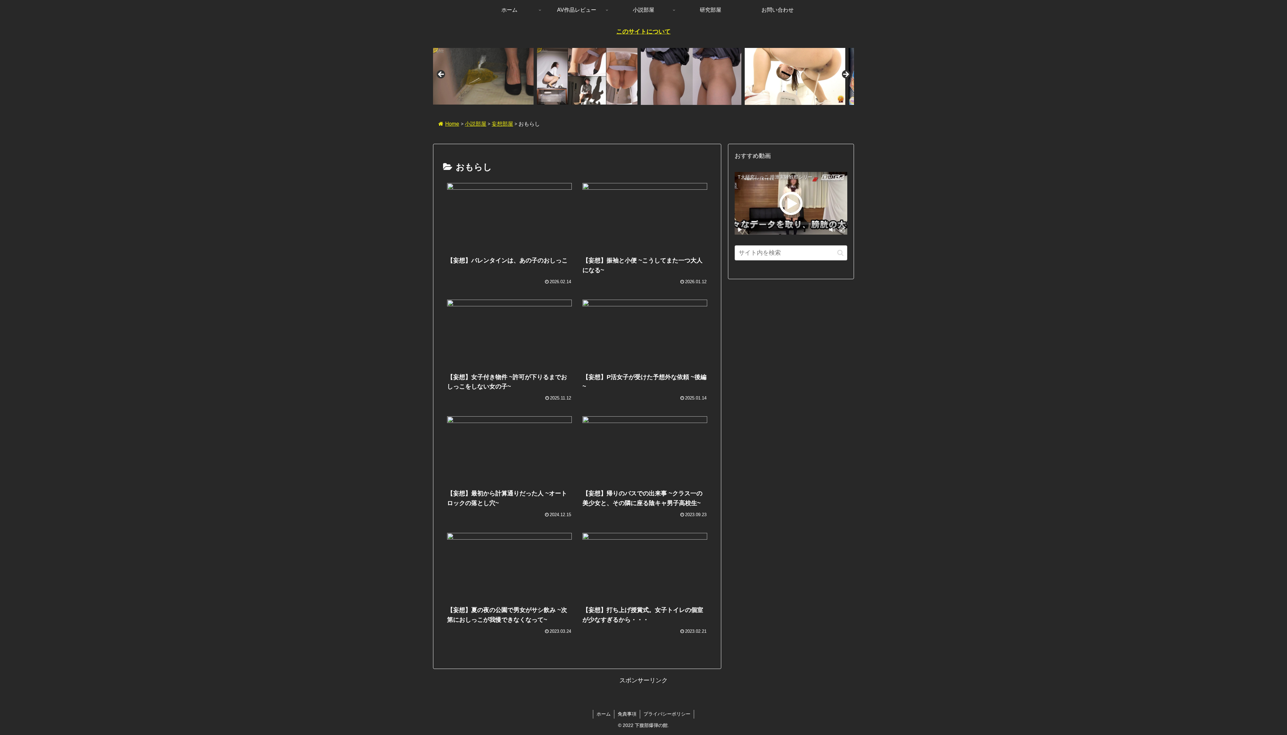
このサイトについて (643, 31)
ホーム (604, 714)
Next (846, 75)
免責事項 (627, 714)
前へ (441, 75)
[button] (840, 253)
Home (452, 124)
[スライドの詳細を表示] (483, 76)
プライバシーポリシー (667, 714)
